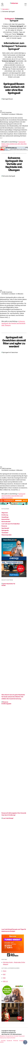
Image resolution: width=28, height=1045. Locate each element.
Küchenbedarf (5, 521)
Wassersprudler (6, 535)
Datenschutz (3, 1037)
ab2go (14, 1030)
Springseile (5, 530)
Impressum (22, 1036)
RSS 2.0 (5, 981)
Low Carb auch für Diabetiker (10, 524)
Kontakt (16, 1036)
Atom (4, 971)
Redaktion (3, 1036)
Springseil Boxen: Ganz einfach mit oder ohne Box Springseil (14, 88)
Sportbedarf (5, 528)
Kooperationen (10, 1036)
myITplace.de (12, 1032)
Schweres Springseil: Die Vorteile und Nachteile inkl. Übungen (14, 164)
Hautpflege (5, 517)
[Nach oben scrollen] (26, 1030)
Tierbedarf (4, 532)
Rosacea (4, 526)
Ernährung (4, 515)
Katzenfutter (5, 519)
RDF (4, 974)
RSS (4, 978)
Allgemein (4, 512)
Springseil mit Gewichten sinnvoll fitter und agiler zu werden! (14, 342)
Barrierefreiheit (11, 1037)
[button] (25, 1042)
